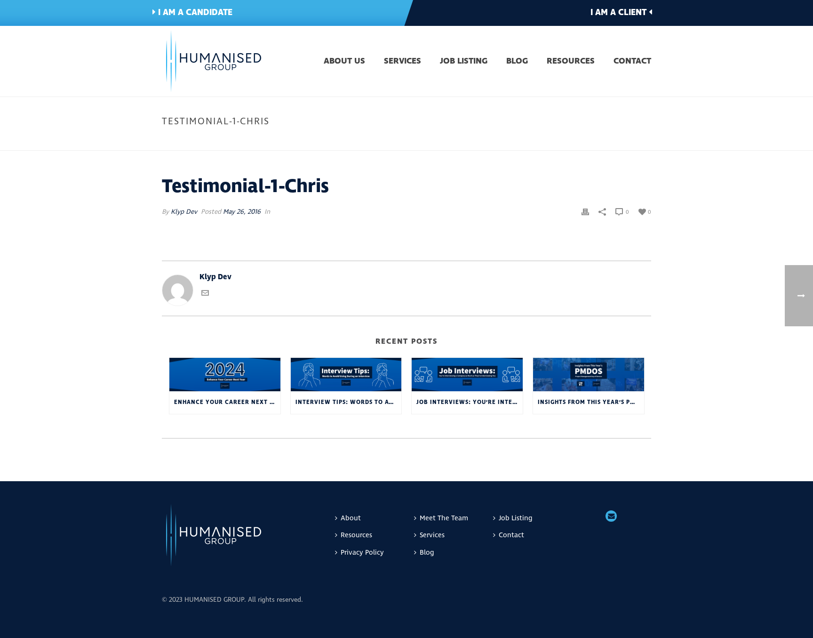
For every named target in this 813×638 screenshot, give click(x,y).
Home (574, 141)
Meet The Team (444, 518)
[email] (611, 517)
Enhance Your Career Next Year (227, 402)
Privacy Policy (362, 552)
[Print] (585, 211)
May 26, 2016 (242, 211)
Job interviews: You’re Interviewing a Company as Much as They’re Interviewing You (469, 402)
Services (402, 62)
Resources (571, 62)
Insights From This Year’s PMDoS (591, 402)
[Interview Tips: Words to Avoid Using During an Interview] (346, 374)
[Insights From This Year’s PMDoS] (588, 374)
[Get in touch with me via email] (205, 294)
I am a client (619, 12)
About (351, 518)
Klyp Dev (184, 211)
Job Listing (463, 62)
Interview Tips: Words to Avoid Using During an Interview (348, 402)
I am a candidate (194, 12)
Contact (632, 62)
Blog (517, 62)
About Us (344, 62)
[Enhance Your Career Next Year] (224, 374)
